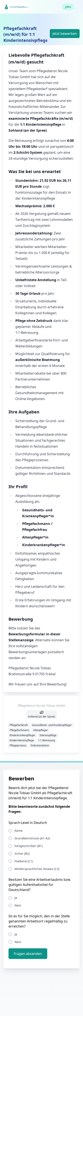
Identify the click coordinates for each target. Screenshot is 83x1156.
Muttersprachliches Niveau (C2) (36, 869)
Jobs (68, 7)
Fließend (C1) (23, 861)
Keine (18, 831)
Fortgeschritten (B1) (28, 846)
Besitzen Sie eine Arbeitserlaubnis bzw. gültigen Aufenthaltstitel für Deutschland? (40, 884)
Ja (15, 898)
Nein (17, 905)
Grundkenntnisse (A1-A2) (32, 838)
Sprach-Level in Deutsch (28, 822)
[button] (28, 953)
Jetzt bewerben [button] (65, 33)
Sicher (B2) (22, 853)
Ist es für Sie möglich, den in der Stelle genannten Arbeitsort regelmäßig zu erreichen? (39, 921)
